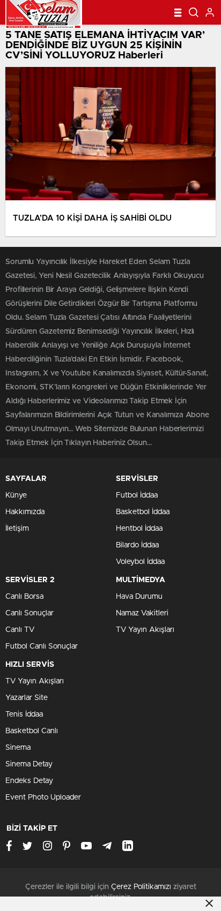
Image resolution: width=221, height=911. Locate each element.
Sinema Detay (29, 764)
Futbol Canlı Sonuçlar (41, 646)
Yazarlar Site (26, 698)
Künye (16, 495)
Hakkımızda (25, 512)
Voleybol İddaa (140, 562)
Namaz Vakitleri (142, 613)
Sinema (18, 747)
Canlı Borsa (24, 596)
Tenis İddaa (24, 714)
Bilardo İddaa (137, 545)
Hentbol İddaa (139, 528)
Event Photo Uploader (43, 797)
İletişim (17, 528)
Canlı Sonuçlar (29, 613)
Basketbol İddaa (143, 512)
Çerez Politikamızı (141, 887)
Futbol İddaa (137, 495)
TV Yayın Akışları (145, 630)
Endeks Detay (29, 781)
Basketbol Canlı (31, 731)
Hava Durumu (139, 596)
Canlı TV (19, 630)
